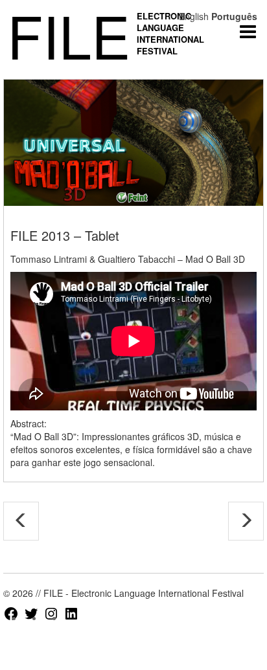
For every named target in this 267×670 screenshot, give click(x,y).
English (194, 16)
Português (234, 16)
